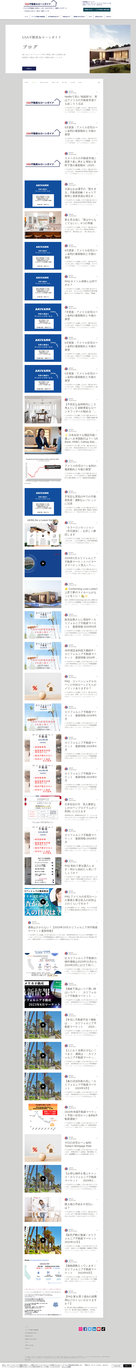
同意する (127, 1366)
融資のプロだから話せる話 (44, 82)
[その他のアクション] (97, 92)
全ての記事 (26, 82)
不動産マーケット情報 (55, 82)
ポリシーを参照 (66, 1367)
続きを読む (80, 82)
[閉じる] (134, 1366)
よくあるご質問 (72, 82)
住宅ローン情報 (64, 82)
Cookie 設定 (117, 1366)
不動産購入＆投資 (34, 82)
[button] (38, 16)
